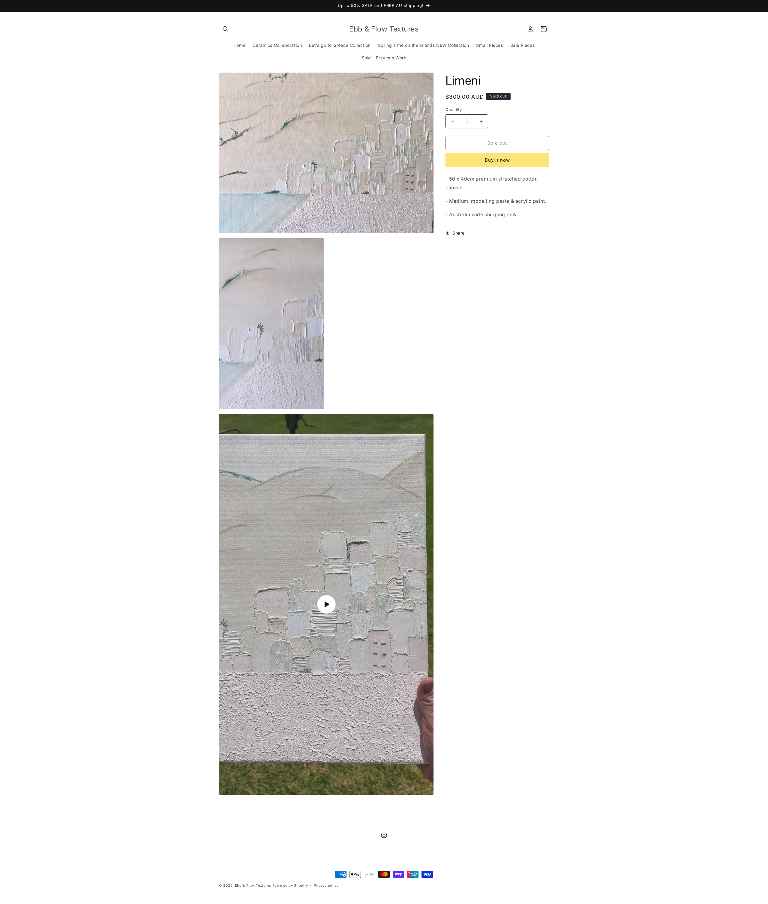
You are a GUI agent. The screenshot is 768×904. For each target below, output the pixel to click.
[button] (225, 29)
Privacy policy (326, 885)
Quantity (454, 109)
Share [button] (458, 232)
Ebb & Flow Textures (253, 885)
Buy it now (497, 160)
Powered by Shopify (290, 885)
